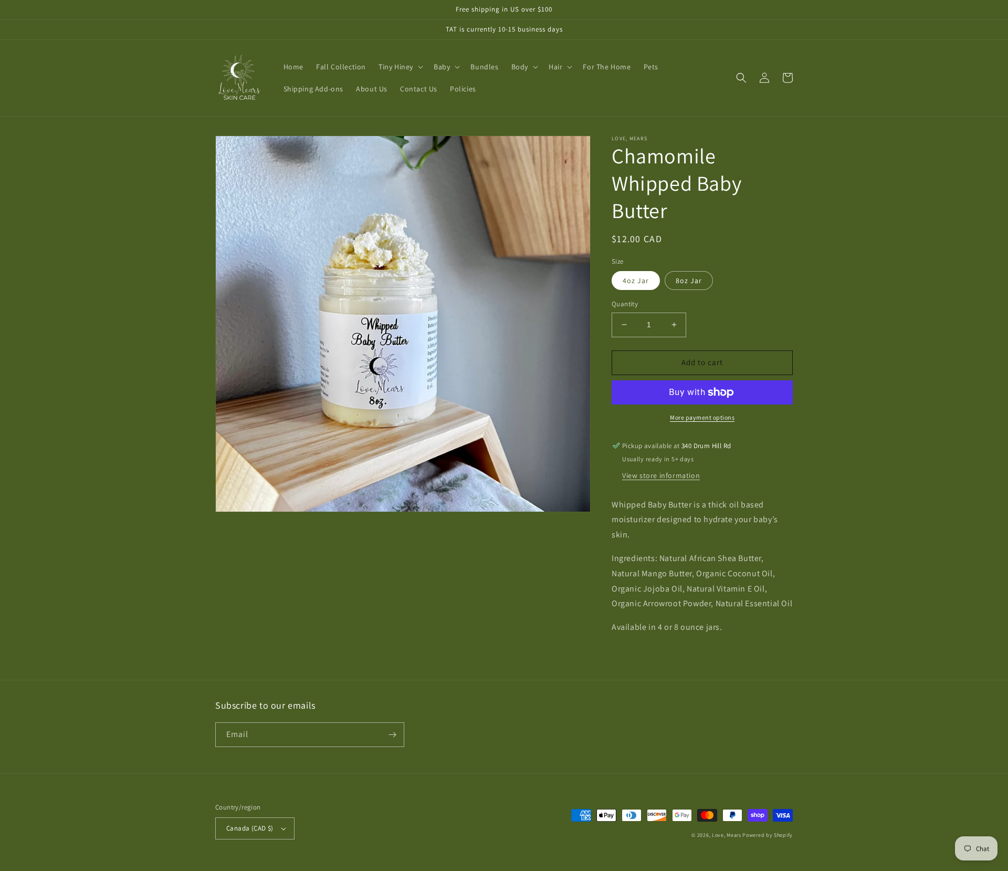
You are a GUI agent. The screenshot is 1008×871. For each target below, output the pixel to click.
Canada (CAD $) (250, 828)
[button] (399, 67)
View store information (661, 475)
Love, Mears (726, 835)
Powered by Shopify (767, 835)
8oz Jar (689, 280)
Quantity (625, 303)
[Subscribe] (392, 734)
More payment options (702, 417)
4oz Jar (636, 280)
